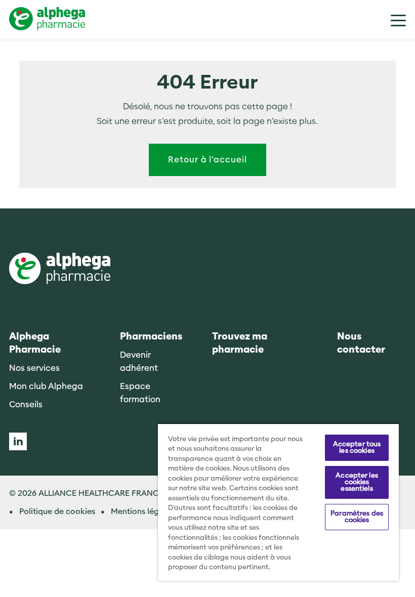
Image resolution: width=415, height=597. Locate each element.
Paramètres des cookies (356, 517)
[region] (278, 502)
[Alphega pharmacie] (59, 269)
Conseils (26, 404)
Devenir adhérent (139, 361)
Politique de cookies (57, 511)
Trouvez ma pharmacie (239, 343)
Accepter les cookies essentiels (357, 482)
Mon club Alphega (46, 386)
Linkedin (18, 441)
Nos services (34, 368)
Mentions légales (142, 511)
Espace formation (140, 393)
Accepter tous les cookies (357, 447)
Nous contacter (361, 343)
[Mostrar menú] (391, 19)
